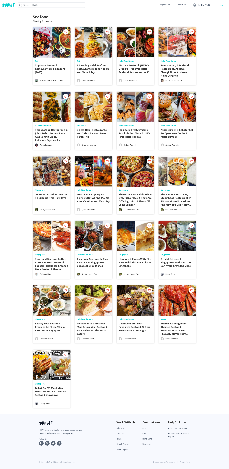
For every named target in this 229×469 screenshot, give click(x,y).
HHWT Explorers (123, 444)
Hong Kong (147, 439)
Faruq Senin (58, 80)
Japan (144, 428)
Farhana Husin (46, 274)
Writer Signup (122, 449)
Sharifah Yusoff (88, 80)
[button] (165, 4)
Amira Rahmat (46, 80)
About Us (120, 433)
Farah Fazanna (46, 145)
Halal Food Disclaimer (177, 428)
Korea (144, 433)
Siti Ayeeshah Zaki (47, 209)
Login (222, 5)
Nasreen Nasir (88, 338)
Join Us (119, 439)
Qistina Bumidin (130, 145)
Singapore (146, 444)
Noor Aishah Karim (173, 80)
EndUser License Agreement (164, 462)
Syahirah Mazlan (131, 80)
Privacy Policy (185, 462)
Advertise (120, 428)
